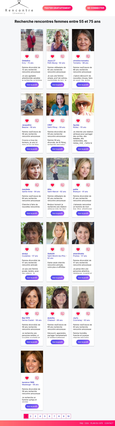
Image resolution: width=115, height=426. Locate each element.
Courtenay (77, 320)
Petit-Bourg (52, 63)
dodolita (51, 318)
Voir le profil (32, 85)
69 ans (60, 320)
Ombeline (26, 60)
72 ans (30, 63)
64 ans (37, 191)
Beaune (25, 127)
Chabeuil (51, 320)
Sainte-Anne (27, 191)
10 (68, 416)
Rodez (76, 127)
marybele (26, 189)
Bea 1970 (26, 318)
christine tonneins (81, 60)
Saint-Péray (52, 127)
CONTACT (109, 423)
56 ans (33, 127)
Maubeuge (26, 384)
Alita (49, 189)
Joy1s (75, 318)
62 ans (62, 63)
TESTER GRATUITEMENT (57, 8)
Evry (24, 63)
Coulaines (26, 256)
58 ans (36, 384)
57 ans (35, 256)
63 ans (87, 320)
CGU (87, 423)
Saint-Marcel (53, 191)
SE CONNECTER (95, 8)
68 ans (85, 63)
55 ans (83, 127)
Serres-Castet (28, 320)
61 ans (85, 191)
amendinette (78, 253)
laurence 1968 (28, 382)
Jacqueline (26, 125)
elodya (25, 253)
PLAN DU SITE (97, 423)
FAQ (81, 423)
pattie (75, 189)
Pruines (76, 256)
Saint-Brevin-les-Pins (56, 256)
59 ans (62, 127)
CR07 (50, 125)
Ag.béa (76, 125)
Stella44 (51, 253)
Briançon (77, 191)
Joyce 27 (51, 60)
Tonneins (77, 63)
